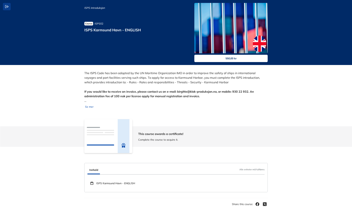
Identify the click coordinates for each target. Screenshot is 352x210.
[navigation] (176, 170)
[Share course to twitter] (265, 204)
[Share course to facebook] (257, 204)
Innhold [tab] (93, 170)
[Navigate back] (7, 6)
